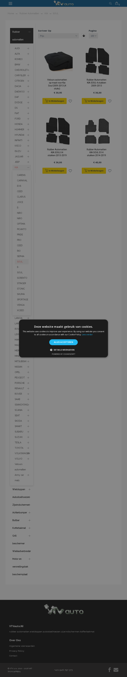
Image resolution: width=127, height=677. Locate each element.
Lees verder (87, 334)
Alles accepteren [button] (63, 342)
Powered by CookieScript (63, 354)
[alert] (63, 338)
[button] (63, 349)
